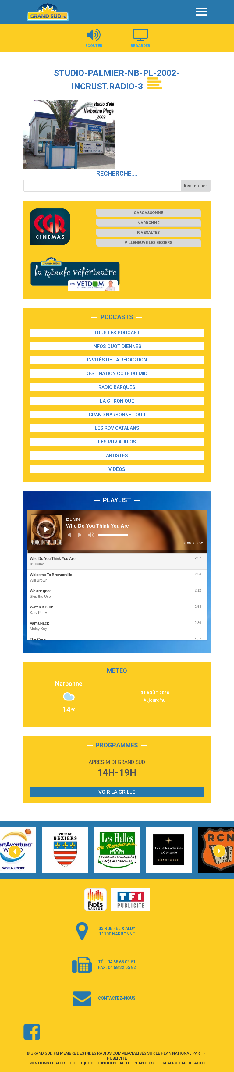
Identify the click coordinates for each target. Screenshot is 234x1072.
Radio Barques (116, 387)
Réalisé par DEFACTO (184, 1063)
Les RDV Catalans (117, 428)
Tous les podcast (117, 333)
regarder (140, 46)
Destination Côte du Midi (117, 373)
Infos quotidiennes (116, 346)
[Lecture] (46, 529)
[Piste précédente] (69, 534)
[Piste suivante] (80, 534)
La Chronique (117, 401)
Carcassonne (148, 212)
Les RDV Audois (117, 442)
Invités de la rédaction (117, 360)
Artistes (117, 455)
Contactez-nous (117, 998)
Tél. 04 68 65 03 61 (117, 962)
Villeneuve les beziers (148, 242)
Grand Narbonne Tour (117, 415)
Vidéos (116, 469)
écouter (93, 46)
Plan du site (146, 1063)
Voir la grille (116, 792)
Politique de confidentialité (100, 1063)
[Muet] (91, 535)
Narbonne (148, 222)
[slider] (113, 535)
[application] (117, 531)
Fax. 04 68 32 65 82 (117, 967)
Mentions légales (47, 1063)
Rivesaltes (148, 232)
